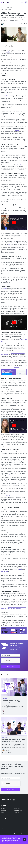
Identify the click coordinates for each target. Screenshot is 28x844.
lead (9, 244)
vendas (8, 52)
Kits (15, 823)
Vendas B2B (6, 7)
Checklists (16, 821)
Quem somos (3, 831)
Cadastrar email (10, 666)
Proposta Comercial (18, 810)
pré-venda (18, 165)
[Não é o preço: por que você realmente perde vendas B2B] (14, 687)
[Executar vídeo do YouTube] (14, 222)
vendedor (17, 130)
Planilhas (2, 823)
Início (2, 7)
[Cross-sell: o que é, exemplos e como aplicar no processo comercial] (14, 726)
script (20, 569)
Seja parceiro (17, 831)
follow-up (4, 288)
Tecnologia (16, 812)
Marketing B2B (3, 810)
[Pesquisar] (26, 2)
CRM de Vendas (17, 808)
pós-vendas (16, 367)
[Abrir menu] (22, 2)
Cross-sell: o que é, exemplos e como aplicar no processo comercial (13, 740)
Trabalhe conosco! (18, 833)
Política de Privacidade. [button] (7, 841)
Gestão (2, 812)
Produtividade (3, 814)
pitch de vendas (4, 571)
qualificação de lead (9, 496)
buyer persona (8, 95)
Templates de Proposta (5, 824)
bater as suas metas (14, 475)
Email (2, 652)
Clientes (2, 833)
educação (18, 266)
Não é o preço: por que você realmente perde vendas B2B (11, 701)
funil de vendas (22, 154)
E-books (2, 821)
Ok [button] (24, 839)
